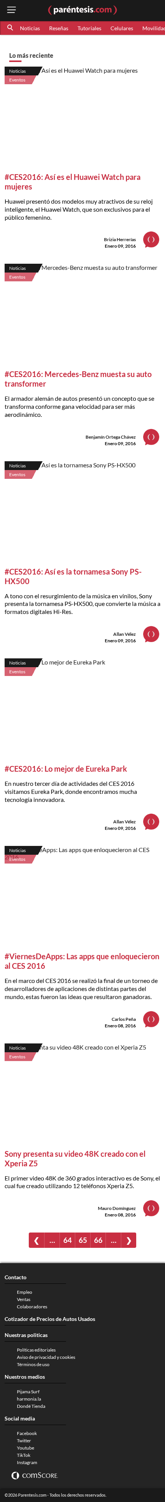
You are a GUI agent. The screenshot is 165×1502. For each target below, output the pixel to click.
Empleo (24, 1292)
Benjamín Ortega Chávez (111, 437)
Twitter (24, 1440)
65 (83, 1240)
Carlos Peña (124, 1019)
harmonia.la (29, 1399)
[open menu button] (11, 10)
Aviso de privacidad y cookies (46, 1357)
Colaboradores (32, 1306)
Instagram (27, 1462)
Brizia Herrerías (120, 239)
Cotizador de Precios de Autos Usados (50, 1319)
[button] (10, 28)
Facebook (27, 1433)
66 (98, 1240)
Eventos (17, 80)
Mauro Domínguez (117, 1208)
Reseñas (58, 28)
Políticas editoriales (36, 1350)
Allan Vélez (124, 634)
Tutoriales (89, 28)
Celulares (122, 28)
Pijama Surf (28, 1391)
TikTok (23, 1455)
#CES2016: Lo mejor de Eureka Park (66, 768)
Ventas (23, 1299)
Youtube (25, 1448)
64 (67, 1240)
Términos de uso (33, 1364)
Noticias (30, 28)
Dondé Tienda (31, 1406)
